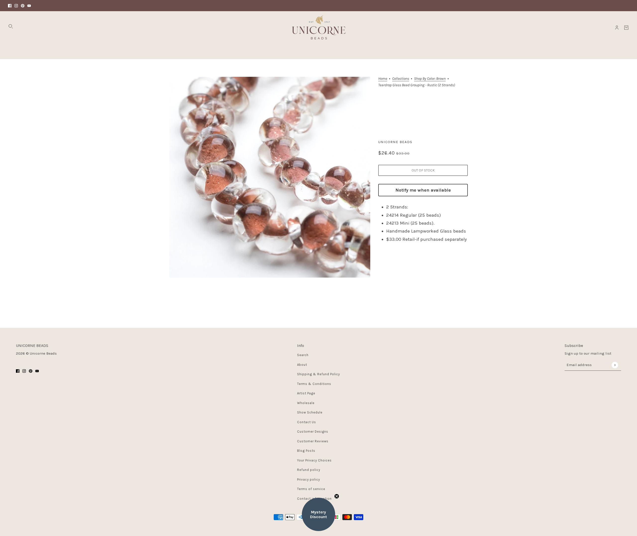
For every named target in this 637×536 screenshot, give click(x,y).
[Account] (617, 27)
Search (303, 355)
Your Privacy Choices (314, 460)
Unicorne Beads (395, 142)
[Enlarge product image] (269, 177)
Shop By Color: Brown (430, 79)
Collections (400, 79)
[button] (318, 514)
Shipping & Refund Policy (318, 374)
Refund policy (308, 470)
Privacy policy (308, 479)
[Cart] (626, 27)
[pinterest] (22, 5)
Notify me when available (423, 190)
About (302, 365)
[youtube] (29, 5)
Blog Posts (306, 451)
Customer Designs (312, 431)
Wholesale (306, 403)
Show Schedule (309, 412)
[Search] (10, 26)
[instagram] (16, 5)
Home (382, 79)
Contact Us (306, 422)
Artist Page (306, 393)
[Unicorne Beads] (318, 27)
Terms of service (311, 489)
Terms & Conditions (314, 384)
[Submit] (614, 365)
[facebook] (9, 5)
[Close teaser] (336, 496)
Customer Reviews (312, 441)
